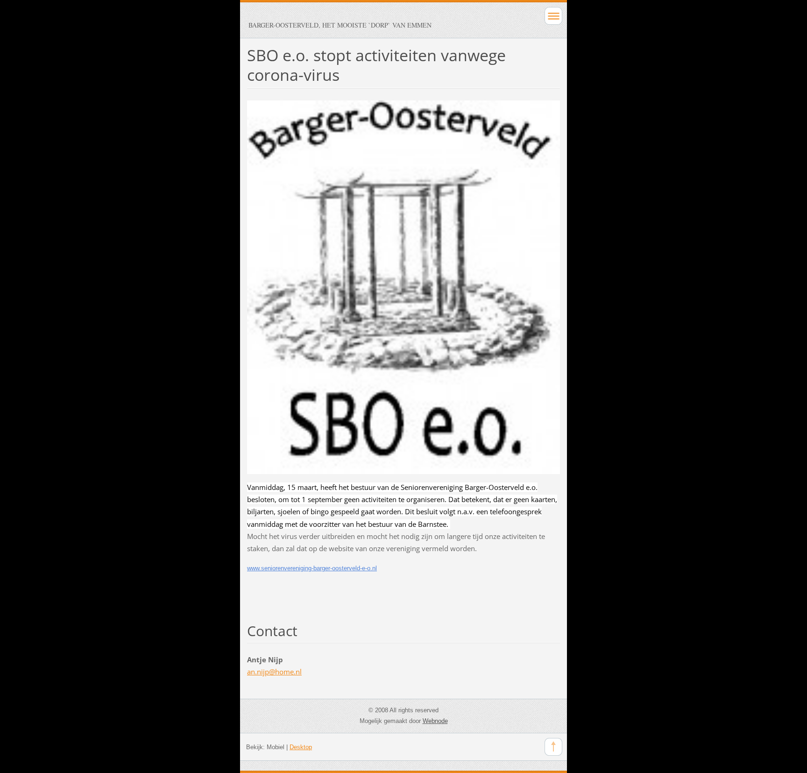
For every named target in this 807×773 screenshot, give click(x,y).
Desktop (301, 747)
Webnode (435, 720)
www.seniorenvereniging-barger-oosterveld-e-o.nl (312, 568)
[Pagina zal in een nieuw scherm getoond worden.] (403, 286)
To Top (553, 747)
